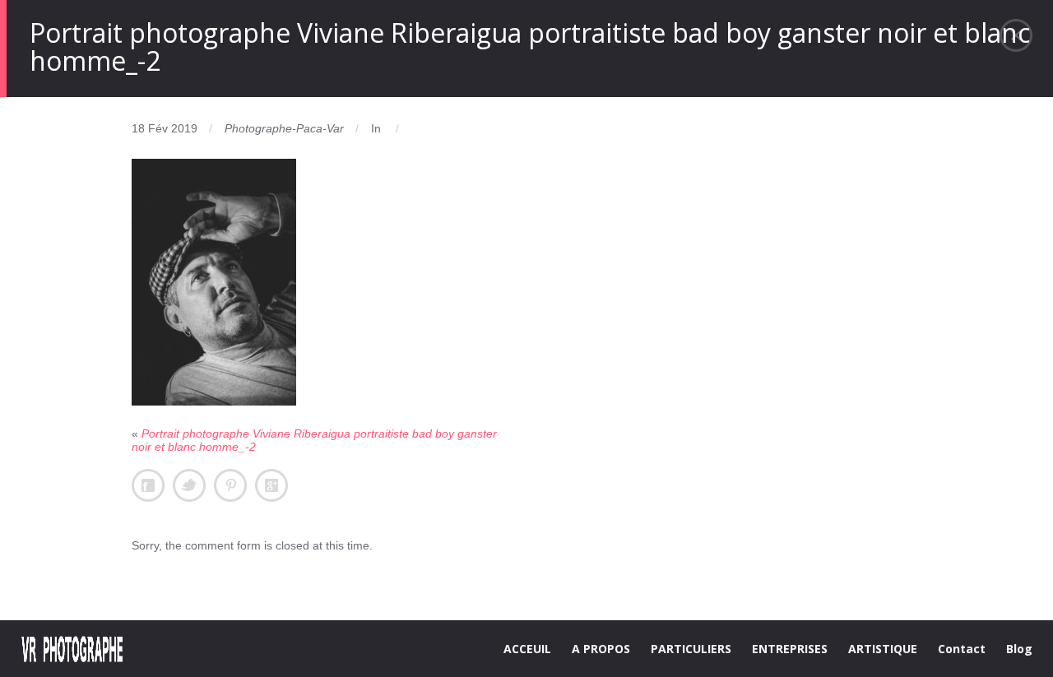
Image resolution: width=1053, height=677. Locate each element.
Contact (962, 648)
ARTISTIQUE (882, 648)
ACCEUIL (527, 648)
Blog (1019, 648)
